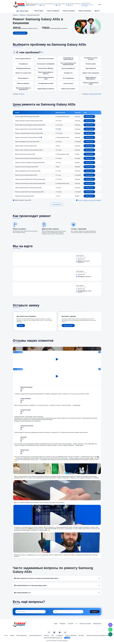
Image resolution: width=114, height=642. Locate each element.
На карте (43, 5)
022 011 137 (87, 3)
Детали (21, 325)
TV (76, 623)
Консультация (89, 116)
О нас (6, 635)
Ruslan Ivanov (25, 450)
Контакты (81, 635)
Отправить (94, 611)
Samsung (21, 94)
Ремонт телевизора (85, 10)
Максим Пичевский (26, 387)
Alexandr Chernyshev (27, 425)
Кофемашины (97, 623)
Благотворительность (35, 635)
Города (12, 635)
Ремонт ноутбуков (68, 10)
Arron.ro (67, 637)
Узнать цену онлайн (20, 33)
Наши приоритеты (21, 635)
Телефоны (63, 623)
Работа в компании (70, 635)
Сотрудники (59, 635)
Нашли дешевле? (57, 204)
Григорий (23, 437)
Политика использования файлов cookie (98, 635)
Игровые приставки (85, 623)
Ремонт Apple (38, 10)
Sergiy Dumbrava (26, 398)
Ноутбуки (70, 623)
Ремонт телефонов (53, 10)
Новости (46, 635)
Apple (55, 623)
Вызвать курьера (68, 325)
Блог (52, 635)
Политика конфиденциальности (53, 637)
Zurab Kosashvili (26, 410)
